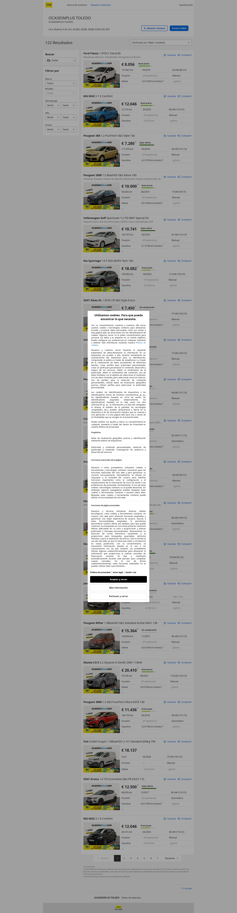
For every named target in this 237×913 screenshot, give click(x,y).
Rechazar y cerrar (118, 596)
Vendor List (130, 572)
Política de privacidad (100, 572)
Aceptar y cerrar (118, 579)
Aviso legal (118, 572)
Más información (118, 587)
